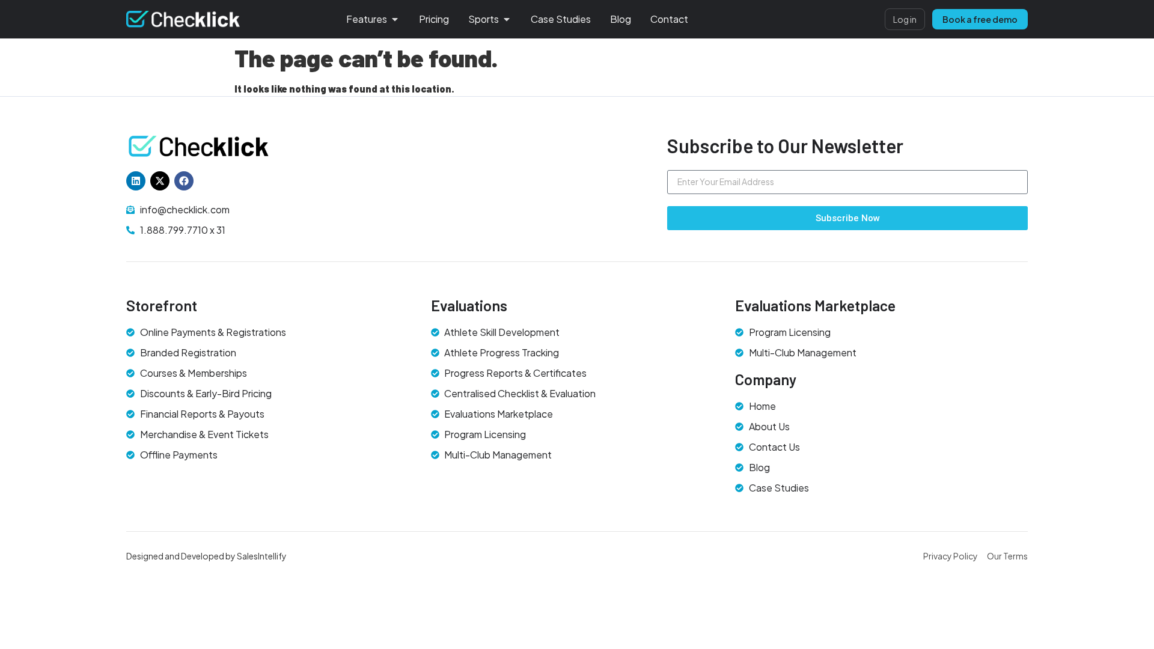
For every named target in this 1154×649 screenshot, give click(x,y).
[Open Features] (395, 19)
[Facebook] (184, 180)
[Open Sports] (506, 19)
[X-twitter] (159, 180)
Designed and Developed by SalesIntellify (206, 555)
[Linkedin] (135, 180)
